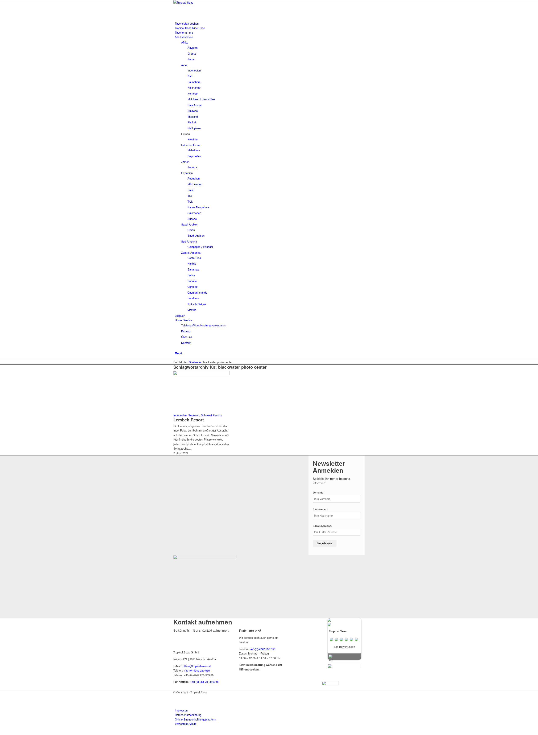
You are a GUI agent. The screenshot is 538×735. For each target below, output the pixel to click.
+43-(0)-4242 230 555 (197, 670)
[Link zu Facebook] (176, 697)
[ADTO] (344, 667)
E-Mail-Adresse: (322, 526)
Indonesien (180, 415)
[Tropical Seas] (204, 2)
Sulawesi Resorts (211, 415)
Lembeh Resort (188, 420)
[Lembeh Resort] (201, 374)
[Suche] (176, 348)
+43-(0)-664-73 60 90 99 (204, 682)
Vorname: (318, 492)
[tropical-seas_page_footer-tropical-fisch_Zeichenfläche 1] (204, 558)
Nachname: (320, 509)
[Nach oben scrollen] (1, 733)
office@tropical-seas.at (197, 666)
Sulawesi (193, 415)
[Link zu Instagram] (176, 701)
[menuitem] (270, 23)
